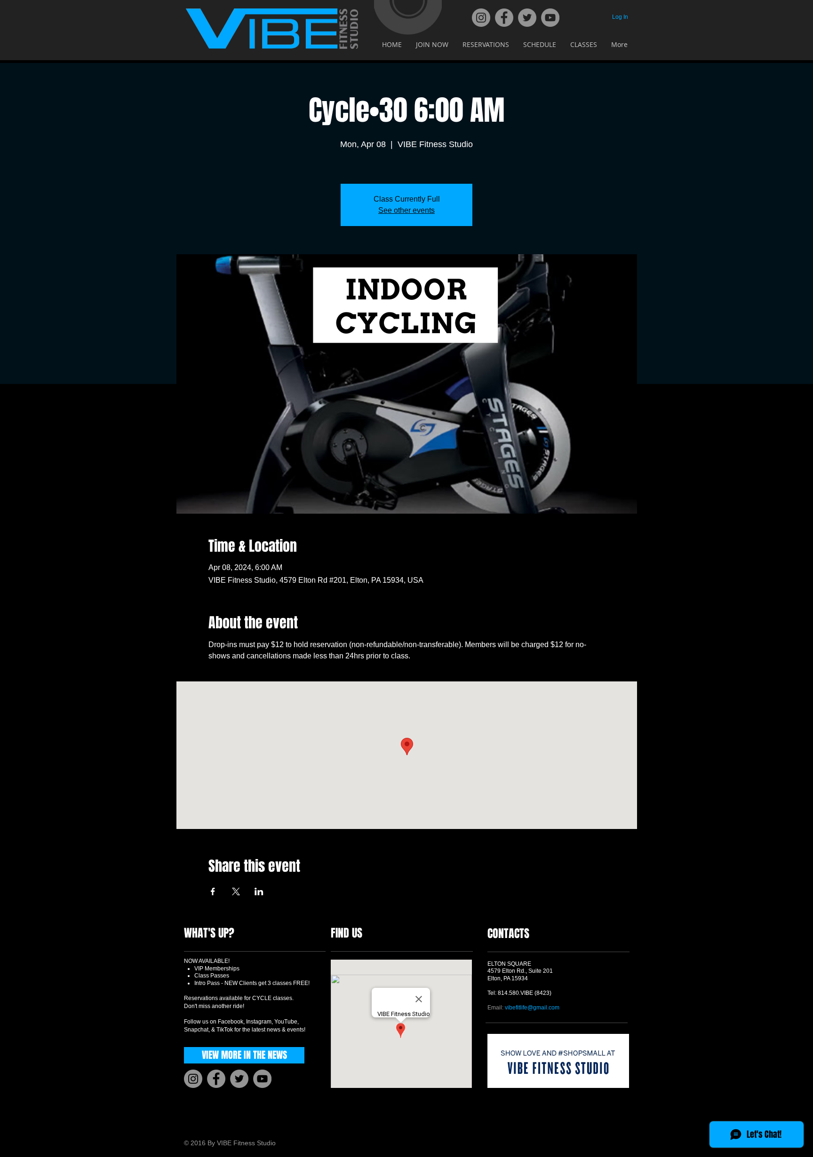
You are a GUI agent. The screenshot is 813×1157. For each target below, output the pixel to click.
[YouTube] (550, 17)
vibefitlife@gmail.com (532, 1007)
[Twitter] (527, 17)
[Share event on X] (235, 891)
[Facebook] (504, 17)
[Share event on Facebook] (212, 891)
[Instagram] (481, 17)
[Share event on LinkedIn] (259, 891)
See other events (406, 210)
